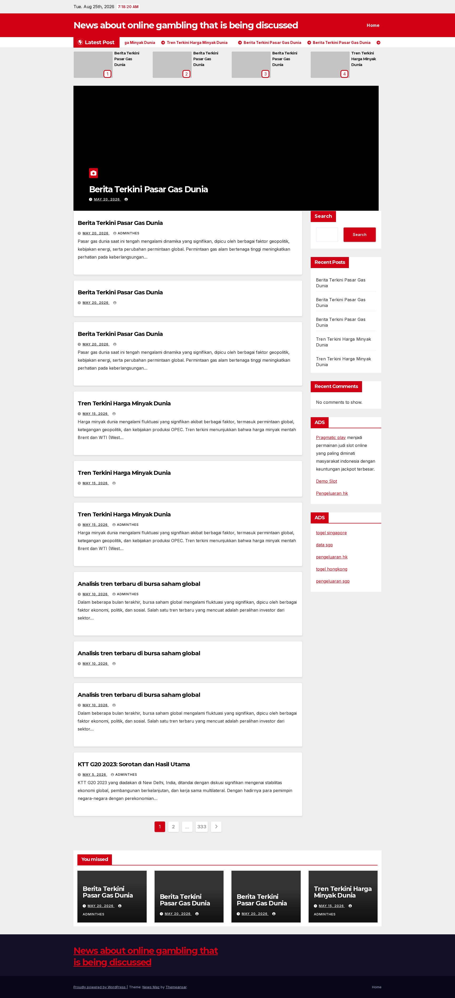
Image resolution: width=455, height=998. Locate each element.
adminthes (129, 233)
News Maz (151, 987)
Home (373, 25)
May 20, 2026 (107, 199)
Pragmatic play (331, 437)
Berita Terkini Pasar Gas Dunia (126, 59)
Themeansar (176, 987)
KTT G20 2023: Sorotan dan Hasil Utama (134, 764)
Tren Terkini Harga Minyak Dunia (363, 59)
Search (323, 216)
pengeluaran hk (332, 557)
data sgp (324, 544)
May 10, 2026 (96, 594)
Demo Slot (326, 481)
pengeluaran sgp (333, 581)
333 (201, 826)
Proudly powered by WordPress (100, 987)
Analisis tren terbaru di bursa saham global (139, 583)
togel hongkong (331, 569)
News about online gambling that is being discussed (185, 25)
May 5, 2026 (95, 775)
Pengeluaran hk (332, 493)
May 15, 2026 (96, 414)
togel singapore (331, 532)
